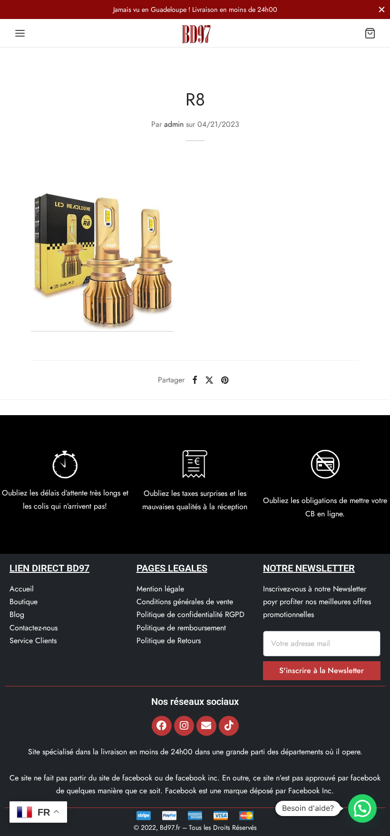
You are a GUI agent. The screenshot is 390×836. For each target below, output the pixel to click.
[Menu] (20, 33)
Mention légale (160, 588)
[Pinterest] (224, 380)
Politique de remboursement (181, 627)
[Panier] (370, 33)
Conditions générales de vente (184, 601)
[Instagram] (184, 726)
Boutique (24, 601)
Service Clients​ (33, 640)
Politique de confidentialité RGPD (190, 614)
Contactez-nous (34, 627)
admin (174, 124)
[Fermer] (381, 9)
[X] (209, 380)
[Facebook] (194, 380)
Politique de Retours (168, 640)
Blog (17, 614)
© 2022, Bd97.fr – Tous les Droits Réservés (195, 827)
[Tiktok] (229, 726)
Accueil (22, 588)
